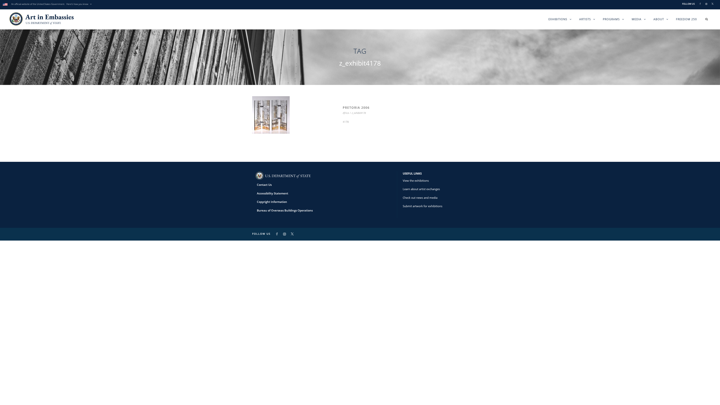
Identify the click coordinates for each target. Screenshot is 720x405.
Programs (611, 19)
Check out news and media (420, 198)
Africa (346, 113)
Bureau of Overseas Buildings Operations (285, 210)
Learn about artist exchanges (421, 189)
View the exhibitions (416, 180)
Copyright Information (272, 202)
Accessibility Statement (272, 193)
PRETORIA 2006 (356, 108)
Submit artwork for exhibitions (422, 206)
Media (636, 19)
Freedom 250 (686, 19)
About (658, 19)
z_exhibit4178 (359, 113)
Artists (585, 19)
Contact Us (264, 185)
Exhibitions (557, 19)
